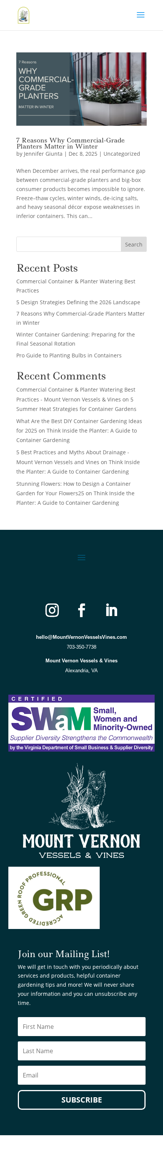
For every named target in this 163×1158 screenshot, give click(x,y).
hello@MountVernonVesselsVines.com (81, 637)
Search (134, 244)
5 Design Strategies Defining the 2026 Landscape (78, 302)
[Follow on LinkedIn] (111, 610)
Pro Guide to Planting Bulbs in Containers (69, 355)
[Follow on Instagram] (52, 610)
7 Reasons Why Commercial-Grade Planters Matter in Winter (70, 143)
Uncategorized (121, 153)
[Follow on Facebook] (81, 610)
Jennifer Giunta (43, 153)
